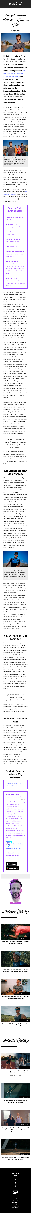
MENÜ (13, 3)
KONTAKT (15, 1202)
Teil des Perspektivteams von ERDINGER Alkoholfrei (14, 73)
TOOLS (15, 1200)
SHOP (15, 1199)
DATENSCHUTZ (15, 1208)
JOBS (15, 1204)
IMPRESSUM (15, 1206)
